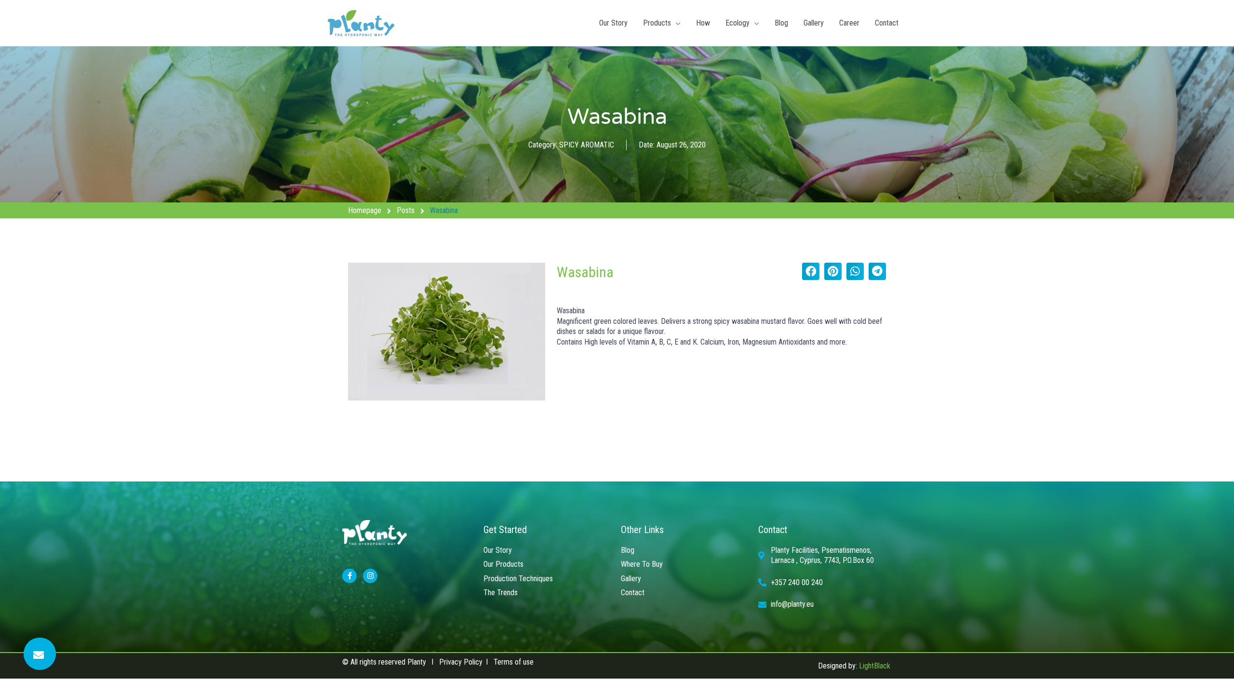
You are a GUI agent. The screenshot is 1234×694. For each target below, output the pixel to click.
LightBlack (874, 665)
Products (657, 22)
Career (849, 22)
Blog (781, 22)
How (703, 22)
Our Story (613, 22)
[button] (810, 271)
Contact (887, 22)
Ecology (737, 22)
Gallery (814, 22)
